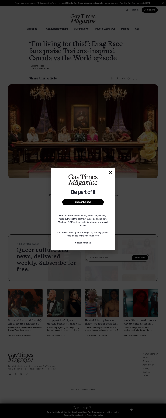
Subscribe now (83, 202)
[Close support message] (110, 172)
